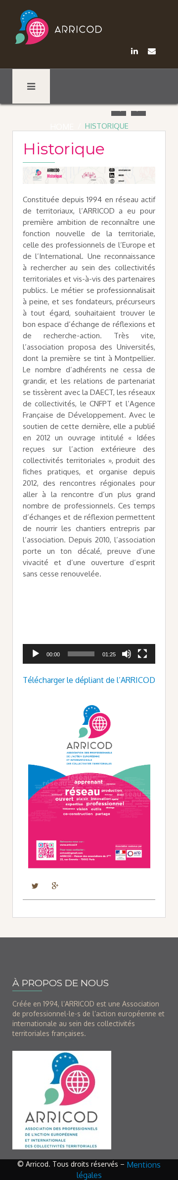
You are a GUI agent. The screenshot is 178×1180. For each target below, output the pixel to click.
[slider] (81, 653)
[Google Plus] (55, 885)
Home (62, 127)
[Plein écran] (142, 654)
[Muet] (127, 654)
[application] (89, 626)
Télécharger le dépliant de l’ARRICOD (89, 680)
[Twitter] (35, 885)
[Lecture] (36, 654)
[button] (89, 626)
